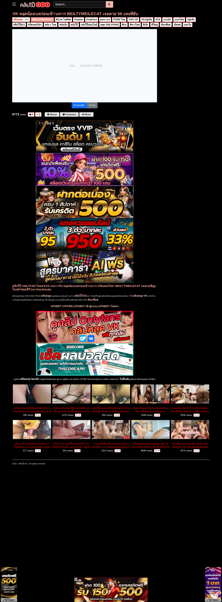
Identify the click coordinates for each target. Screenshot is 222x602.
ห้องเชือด (166, 24)
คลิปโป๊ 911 (81, 295)
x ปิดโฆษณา (9, 600)
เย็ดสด (177, 24)
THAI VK (133, 19)
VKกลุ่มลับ (146, 19)
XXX (157, 19)
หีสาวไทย (135, 24)
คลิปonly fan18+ (29, 379)
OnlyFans (91, 19)
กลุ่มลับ (191, 19)
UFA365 (68, 306)
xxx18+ (167, 19)
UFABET (56, 306)
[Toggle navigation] (15, 4)
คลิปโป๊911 (19, 24)
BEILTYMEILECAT (42, 19)
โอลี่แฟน (125, 379)
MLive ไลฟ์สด (63, 19)
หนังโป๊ (74, 24)
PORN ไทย (119, 19)
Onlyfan (78, 19)
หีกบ (124, 24)
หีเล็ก (145, 24)
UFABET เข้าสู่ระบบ (85, 306)
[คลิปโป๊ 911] (35, 4)
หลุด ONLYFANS (109, 24)
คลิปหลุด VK (140, 295)
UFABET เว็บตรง (108, 306)
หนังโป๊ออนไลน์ (89, 24)
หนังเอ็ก (63, 24)
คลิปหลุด (20, 19)
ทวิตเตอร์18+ (35, 24)
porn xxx (105, 19)
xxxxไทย (179, 19)
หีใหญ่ (154, 24)
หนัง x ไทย (50, 24)
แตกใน (187, 24)
